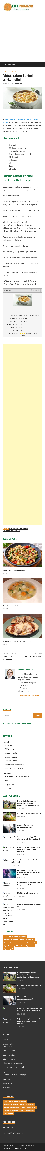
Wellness (7, 788)
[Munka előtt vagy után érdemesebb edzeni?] (9, 825)
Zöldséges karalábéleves (12, 606)
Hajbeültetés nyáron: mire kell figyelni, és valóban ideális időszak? (28, 849)
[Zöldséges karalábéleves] (22, 591)
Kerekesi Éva (18, 83)
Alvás (5, 936)
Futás (23, 943)
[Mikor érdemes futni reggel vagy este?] (9, 904)
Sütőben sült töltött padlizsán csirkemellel (19, 641)
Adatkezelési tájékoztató (13, 1133)
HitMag (23, 1148)
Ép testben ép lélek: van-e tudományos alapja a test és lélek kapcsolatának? (29, 872)
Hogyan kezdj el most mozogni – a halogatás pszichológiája (29, 884)
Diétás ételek (15, 72)
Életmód (7, 780)
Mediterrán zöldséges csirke (14, 570)
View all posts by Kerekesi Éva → (29, 697)
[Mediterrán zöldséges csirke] (22, 556)
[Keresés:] (22, 715)
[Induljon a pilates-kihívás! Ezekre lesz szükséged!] (6, 860)
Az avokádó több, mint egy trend (29, 813)
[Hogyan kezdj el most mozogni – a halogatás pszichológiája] (9, 883)
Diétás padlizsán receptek (11, 943)
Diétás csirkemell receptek (18, 529)
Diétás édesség (11, 753)
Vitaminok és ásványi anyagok (17, 776)
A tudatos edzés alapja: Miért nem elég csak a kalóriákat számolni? (29, 838)
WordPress (14, 1148)
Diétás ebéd (6, 72)
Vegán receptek (8, 949)
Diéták (6, 742)
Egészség (7, 773)
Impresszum (8, 1127)
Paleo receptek (31, 943)
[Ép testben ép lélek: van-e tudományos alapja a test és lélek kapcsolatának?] (9, 870)
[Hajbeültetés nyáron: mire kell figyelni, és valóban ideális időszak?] (9, 847)
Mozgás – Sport (10, 784)
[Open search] (39, 64)
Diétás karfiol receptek (11, 531)
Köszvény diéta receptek (14, 764)
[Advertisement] (22, 38)
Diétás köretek (11, 757)
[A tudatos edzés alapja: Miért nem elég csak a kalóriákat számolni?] (9, 837)
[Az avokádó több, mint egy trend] (9, 814)
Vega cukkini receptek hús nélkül (14, 946)
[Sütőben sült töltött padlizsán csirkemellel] (22, 626)
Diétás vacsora (11, 761)
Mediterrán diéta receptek (15, 768)
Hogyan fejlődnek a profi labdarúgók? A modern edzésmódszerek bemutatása (28, 803)
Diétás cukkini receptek (11, 940)
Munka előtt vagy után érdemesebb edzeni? (25, 826)
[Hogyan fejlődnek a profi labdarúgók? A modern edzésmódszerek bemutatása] (9, 801)
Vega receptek (30, 946)
